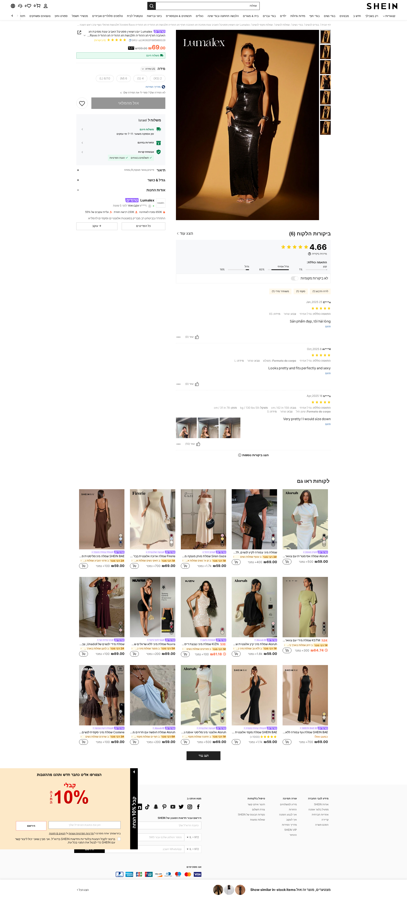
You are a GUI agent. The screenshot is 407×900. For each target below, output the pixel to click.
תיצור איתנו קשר (256, 804)
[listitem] (305, 530)
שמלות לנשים (282, 24)
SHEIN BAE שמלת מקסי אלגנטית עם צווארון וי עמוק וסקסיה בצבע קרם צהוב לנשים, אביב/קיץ (254, 732)
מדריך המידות (289, 824)
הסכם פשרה (322, 824)
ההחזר (293, 834)
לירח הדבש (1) (320, 291)
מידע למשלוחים (288, 804)
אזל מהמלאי (128, 103)
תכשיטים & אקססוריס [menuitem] (179, 16)
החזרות (293, 809)
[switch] (294, 278)
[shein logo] (382, 6)
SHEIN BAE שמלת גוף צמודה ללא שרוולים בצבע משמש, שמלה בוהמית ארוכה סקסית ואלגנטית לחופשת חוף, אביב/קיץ (305, 732)
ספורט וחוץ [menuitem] (61, 16)
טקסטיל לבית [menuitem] (135, 16)
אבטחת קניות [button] (146, 151)
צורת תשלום (258, 809)
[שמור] (82, 103)
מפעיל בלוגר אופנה (318, 809)
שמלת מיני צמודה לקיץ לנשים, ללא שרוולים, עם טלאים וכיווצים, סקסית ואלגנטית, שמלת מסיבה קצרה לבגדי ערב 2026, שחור (254, 552)
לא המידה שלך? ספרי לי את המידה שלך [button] (143, 92)
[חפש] (151, 6)
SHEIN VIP (290, 829)
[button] (20, 5)
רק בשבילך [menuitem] (371, 16)
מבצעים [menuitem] (344, 16)
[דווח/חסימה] (178, 337)
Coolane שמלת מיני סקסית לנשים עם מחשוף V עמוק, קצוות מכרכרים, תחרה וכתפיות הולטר (101, 732)
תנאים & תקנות (57, 833)
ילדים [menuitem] (283, 16)
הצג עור (204, 755)
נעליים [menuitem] (199, 16)
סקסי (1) (300, 291)
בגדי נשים (297, 24)
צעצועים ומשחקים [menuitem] (39, 16)
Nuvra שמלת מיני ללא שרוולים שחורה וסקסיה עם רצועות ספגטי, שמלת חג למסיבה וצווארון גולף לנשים (152, 644)
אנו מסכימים (194, 867)
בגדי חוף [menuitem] (314, 16)
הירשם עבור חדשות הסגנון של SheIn (179, 818)
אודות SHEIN (321, 804)
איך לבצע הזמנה (288, 814)
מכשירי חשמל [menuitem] (80, 16)
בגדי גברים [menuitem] (269, 16)
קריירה (325, 819)
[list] (167, 807)
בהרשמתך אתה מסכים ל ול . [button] (85, 833)
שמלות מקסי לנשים (262, 24)
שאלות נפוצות (257, 819)
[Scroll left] (17, 16)
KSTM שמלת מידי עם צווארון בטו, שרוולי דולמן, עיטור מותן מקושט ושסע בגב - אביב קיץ (305, 640)
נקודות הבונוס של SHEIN (251, 814)
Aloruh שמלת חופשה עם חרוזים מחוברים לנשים (152, 732)
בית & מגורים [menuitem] (251, 16)
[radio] (157, 78)
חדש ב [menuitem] (357, 16)
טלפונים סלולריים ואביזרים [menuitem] (107, 16)
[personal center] (45, 5)
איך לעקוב (291, 819)
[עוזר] (196, 337)
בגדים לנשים (312, 24)
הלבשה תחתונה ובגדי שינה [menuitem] (223, 16)
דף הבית (326, 24)
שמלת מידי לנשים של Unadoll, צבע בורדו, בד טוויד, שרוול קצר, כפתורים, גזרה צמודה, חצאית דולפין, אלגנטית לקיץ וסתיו (101, 644)
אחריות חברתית (320, 814)
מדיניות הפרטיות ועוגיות (81, 833)
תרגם (328, 326)
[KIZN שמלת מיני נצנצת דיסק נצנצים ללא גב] (203, 607)
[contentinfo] (137, 874)
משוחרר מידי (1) (280, 291)
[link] (37, 5)
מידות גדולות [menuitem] (297, 16)
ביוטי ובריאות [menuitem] (154, 16)
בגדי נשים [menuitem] (329, 16)
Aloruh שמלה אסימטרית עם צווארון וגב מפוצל (305, 556)
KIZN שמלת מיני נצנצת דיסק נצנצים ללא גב (203, 644)
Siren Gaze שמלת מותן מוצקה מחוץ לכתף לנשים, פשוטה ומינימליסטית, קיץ (203, 556)
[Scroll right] (12, 16)
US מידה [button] (150, 68)
